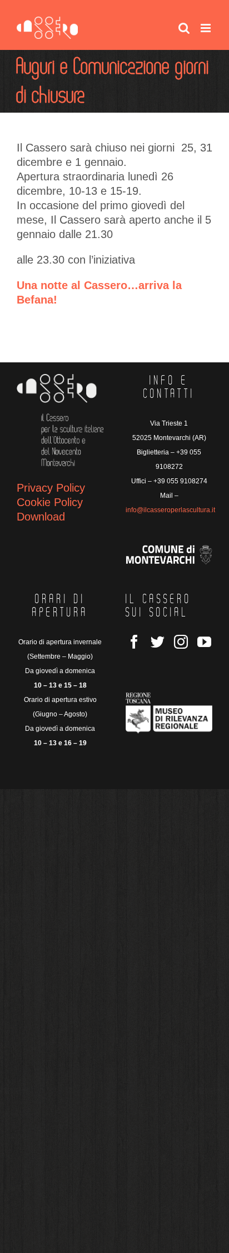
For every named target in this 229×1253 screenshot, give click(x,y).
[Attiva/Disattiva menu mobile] (206, 28)
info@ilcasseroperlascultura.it (170, 510)
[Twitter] (158, 642)
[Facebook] (134, 642)
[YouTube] (204, 642)
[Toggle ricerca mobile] (184, 28)
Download (41, 517)
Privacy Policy (51, 488)
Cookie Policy (50, 502)
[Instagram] (181, 642)
